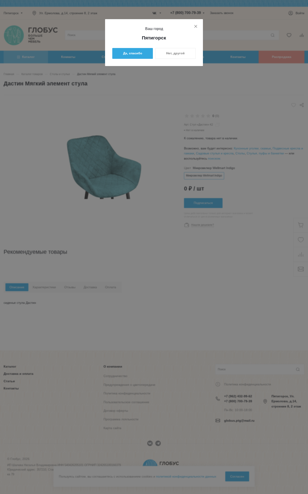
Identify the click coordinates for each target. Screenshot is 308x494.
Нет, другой (175, 53)
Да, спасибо (132, 53)
